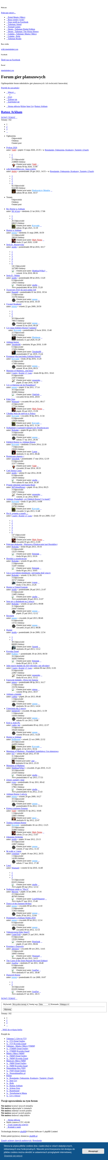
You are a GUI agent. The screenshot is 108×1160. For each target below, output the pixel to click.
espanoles (36, 380)
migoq (14, 682)
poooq (14, 233)
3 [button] (6, 129)
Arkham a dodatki (13, 694)
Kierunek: (55, 1004)
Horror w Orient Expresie (17, 587)
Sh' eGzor (16, 211)
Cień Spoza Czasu (14, 470)
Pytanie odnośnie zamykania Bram (20, 485)
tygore (34, 582)
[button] (7, 131)
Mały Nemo (37, 240)
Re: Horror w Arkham (15, 209)
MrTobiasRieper (18, 487)
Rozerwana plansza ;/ (15, 456)
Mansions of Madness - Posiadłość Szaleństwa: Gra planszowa (32, 751)
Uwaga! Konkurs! (13, 304)
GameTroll (16, 934)
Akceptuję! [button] (93, 1151)
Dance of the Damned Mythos (18, 903)
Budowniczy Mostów (41, 190)
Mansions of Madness (15, 765)
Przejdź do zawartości (10, 88)
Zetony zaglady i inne (15, 780)
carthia (14, 696)
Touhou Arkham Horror (16, 823)
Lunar (34, 451)
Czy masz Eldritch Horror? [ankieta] (21, 328)
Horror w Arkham (13, 230)
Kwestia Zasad (12, 651)
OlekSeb (35, 394)
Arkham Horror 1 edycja (16, 794)
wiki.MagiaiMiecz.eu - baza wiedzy (21, 169)
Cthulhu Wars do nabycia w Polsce (20, 413)
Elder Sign (10, 399)
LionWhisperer (38, 899)
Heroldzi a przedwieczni (16, 558)
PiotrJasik (36, 941)
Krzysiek (36, 225)
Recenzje (10, 616)
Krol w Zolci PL (13, 723)
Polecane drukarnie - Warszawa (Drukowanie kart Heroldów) (31, 544)
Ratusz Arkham (11, 112)
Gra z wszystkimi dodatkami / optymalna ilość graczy (28, 573)
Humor (9, 630)
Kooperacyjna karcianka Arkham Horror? (23, 356)
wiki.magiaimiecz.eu (9, 49)
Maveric (15, 892)
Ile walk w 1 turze (13, 851)
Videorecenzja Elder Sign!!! (18, 932)
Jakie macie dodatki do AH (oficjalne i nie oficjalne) (28, 666)
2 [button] (6, 127)
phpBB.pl (33, 1136)
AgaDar (14, 963)
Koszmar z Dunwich (15, 946)
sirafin (14, 247)
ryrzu (14, 782)
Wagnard (15, 401)
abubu (14, 171)
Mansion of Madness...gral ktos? (19, 371)
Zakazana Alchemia (14, 837)
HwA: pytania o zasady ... (17, 513)
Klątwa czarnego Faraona (17, 808)
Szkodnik (15, 459)
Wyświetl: (7, 1004)
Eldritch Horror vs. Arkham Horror (20, 442)
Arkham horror (12, 342)
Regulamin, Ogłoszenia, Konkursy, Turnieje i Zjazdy (67, 150)
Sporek (35, 646)
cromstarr (15, 853)
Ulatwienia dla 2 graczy (16, 708)
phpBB (23, 1131)
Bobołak (15, 430)
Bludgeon (36, 337)
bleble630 (16, 711)
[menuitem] (9, 97)
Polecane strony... (8, 13)
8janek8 (15, 292)
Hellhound (16, 739)
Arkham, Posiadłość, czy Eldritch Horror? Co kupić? (28, 499)
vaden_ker (16, 725)
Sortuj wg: (33, 1004)
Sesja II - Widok (13, 275)
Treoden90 (16, 344)
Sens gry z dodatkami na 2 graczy (20, 601)
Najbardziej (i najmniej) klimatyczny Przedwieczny (27, 428)
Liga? (8, 865)
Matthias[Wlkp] (38, 271)
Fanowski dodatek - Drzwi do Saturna (22, 680)
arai (32, 761)
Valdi (14, 150)
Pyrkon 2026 (11, 147)
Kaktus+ (15, 654)
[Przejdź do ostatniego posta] (38, 164)
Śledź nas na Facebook (10, 60)
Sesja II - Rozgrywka (15, 244)
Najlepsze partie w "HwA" (17, 889)
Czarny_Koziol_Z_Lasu (22, 373)
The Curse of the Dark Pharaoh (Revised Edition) (27, 961)
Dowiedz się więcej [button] (13, 1156)
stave (34, 818)
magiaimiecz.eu (7, 70)
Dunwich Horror (13, 975)
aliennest (15, 949)
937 (13, 754)
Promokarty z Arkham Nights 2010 (21, 918)
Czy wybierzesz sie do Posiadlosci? (21, 385)
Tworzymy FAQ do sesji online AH (21, 290)
